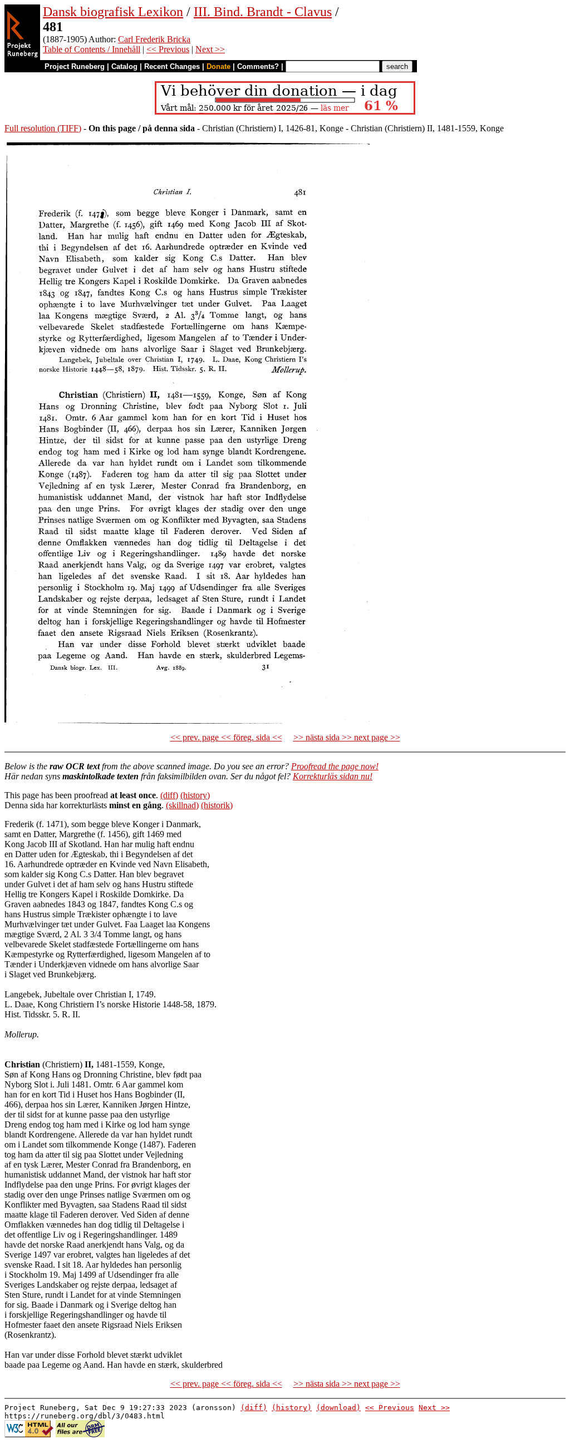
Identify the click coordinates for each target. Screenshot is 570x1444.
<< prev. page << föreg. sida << (226, 737)
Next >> (210, 49)
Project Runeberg (75, 66)
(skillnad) (182, 805)
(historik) (217, 805)
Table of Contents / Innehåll (91, 49)
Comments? (258, 66)
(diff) (169, 795)
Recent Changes (172, 66)
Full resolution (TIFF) (42, 128)
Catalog (124, 66)
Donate (218, 66)
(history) (195, 795)
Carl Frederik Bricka (154, 39)
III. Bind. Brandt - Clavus (263, 11)
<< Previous (167, 49)
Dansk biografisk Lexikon (113, 11)
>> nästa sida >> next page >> (346, 737)
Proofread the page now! (335, 766)
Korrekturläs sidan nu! (332, 776)
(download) (338, 1407)
